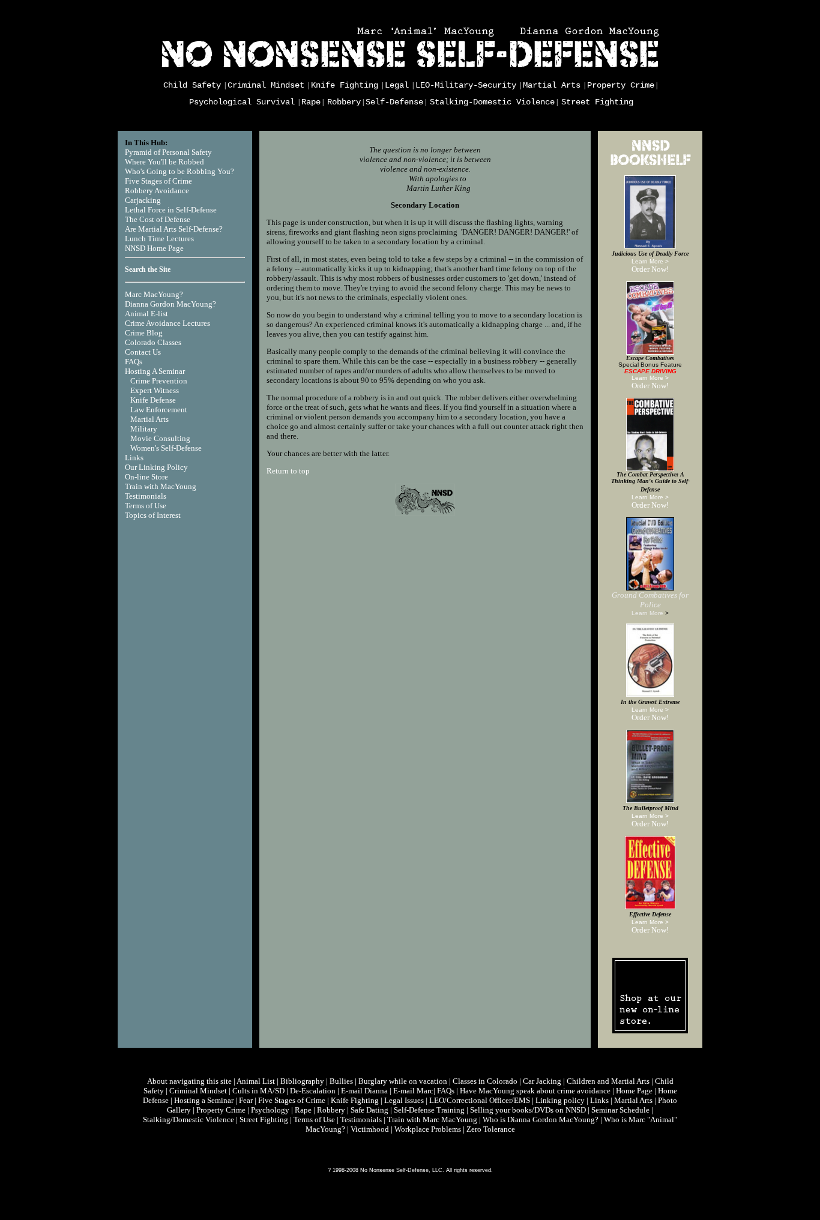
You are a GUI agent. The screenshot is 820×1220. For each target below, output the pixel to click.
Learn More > (650, 261)
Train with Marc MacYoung (432, 1119)
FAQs (133, 361)
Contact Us (143, 351)
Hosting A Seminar (155, 371)
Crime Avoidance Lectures (167, 323)
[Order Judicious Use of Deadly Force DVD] (650, 246)
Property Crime (620, 85)
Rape (311, 102)
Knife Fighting (344, 85)
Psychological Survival (242, 102)
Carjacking (143, 200)
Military (143, 428)
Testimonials (145, 495)
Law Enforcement (158, 409)
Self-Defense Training (429, 1109)
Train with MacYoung (160, 486)
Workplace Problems (427, 1129)
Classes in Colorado (485, 1081)
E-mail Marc (413, 1090)
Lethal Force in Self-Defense (171, 209)
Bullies (341, 1081)
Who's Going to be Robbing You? (179, 171)
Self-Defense (394, 102)
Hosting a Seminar (204, 1100)
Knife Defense (153, 399)
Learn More (647, 613)
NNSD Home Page (154, 248)
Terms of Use (145, 505)
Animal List (256, 1081)
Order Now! (650, 269)
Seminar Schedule (620, 1109)
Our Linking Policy (156, 467)
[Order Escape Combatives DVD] (650, 352)
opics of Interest (155, 515)
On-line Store (146, 476)
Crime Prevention (158, 380)
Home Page (634, 1090)
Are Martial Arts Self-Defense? (174, 228)
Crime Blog (144, 332)
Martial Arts (551, 85)
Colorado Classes (153, 342)
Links (134, 457)
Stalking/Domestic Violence (188, 1119)
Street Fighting (597, 102)
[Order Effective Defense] (650, 907)
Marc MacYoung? (154, 294)
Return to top (288, 470)
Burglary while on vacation (402, 1081)
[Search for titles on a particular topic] (650, 165)
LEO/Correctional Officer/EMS (479, 1100)
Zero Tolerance (490, 1129)
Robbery (344, 102)
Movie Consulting (160, 438)
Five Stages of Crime (158, 180)
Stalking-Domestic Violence (492, 102)
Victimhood (370, 1129)
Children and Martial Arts (608, 1081)
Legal (397, 85)
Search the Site (147, 269)
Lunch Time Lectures (159, 238)
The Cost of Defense (157, 219)
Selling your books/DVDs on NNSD (528, 1109)
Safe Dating (369, 1109)
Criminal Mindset (266, 85)
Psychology (270, 1109)
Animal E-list (146, 313)
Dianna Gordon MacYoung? (170, 303)
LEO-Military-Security (465, 85)
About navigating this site (189, 1081)
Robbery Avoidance (157, 190)
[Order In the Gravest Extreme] (650, 694)
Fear (246, 1100)
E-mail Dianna (364, 1090)
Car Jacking (542, 1081)
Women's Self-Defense (166, 447)
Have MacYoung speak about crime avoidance (535, 1090)
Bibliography (302, 1081)
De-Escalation (313, 1090)
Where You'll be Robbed (164, 161)
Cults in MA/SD (258, 1090)
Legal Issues (404, 1100)
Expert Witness (154, 390)
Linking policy (560, 1100)
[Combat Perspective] (650, 468)
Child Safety (192, 85)
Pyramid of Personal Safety (168, 152)
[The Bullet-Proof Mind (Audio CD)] (650, 800)
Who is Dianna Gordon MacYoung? (540, 1119)
